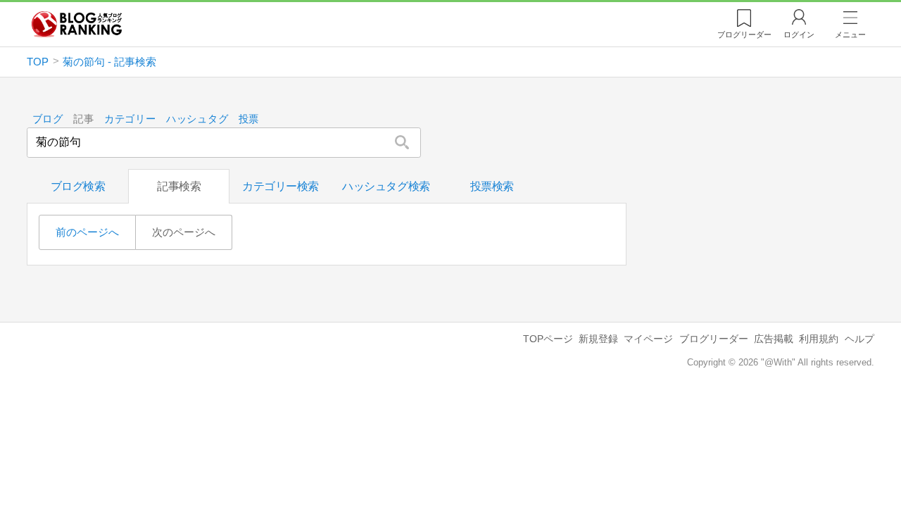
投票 (249, 119)
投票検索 (492, 186)
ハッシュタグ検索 (385, 186)
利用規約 (818, 338)
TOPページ (548, 338)
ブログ (47, 119)
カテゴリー (130, 119)
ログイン (798, 34)
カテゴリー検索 (280, 186)
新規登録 (598, 338)
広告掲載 (773, 338)
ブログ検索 (78, 186)
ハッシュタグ (197, 119)
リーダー (744, 34)
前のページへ (87, 232)
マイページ (648, 338)
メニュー (850, 34)
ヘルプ (859, 338)
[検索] (401, 142)
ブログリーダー (713, 338)
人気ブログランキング (77, 24)
